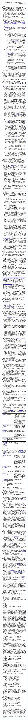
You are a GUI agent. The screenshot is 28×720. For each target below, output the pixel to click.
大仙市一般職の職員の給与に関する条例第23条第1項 (14, 278)
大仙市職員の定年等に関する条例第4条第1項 (15, 23)
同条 (7, 203)
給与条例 (20, 408)
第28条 (3, 483)
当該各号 (19, 83)
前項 (12, 589)
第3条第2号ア (8, 322)
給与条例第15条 (16, 571)
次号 (6, 86)
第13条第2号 (18, 338)
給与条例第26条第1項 (7, 284)
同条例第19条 (21, 572)
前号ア (7, 206)
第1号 (23, 511)
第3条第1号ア (9, 317)
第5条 (17, 201)
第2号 (6, 541)
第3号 (10, 86)
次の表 (11, 410)
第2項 (8, 25)
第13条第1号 (22, 319)
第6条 (7, 488)
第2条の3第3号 (8, 238)
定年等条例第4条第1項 (9, 306)
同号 (16, 321)
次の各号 (6, 162)
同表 (5, 411)
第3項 (23, 577)
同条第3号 (20, 57)
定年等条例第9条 (8, 27)
